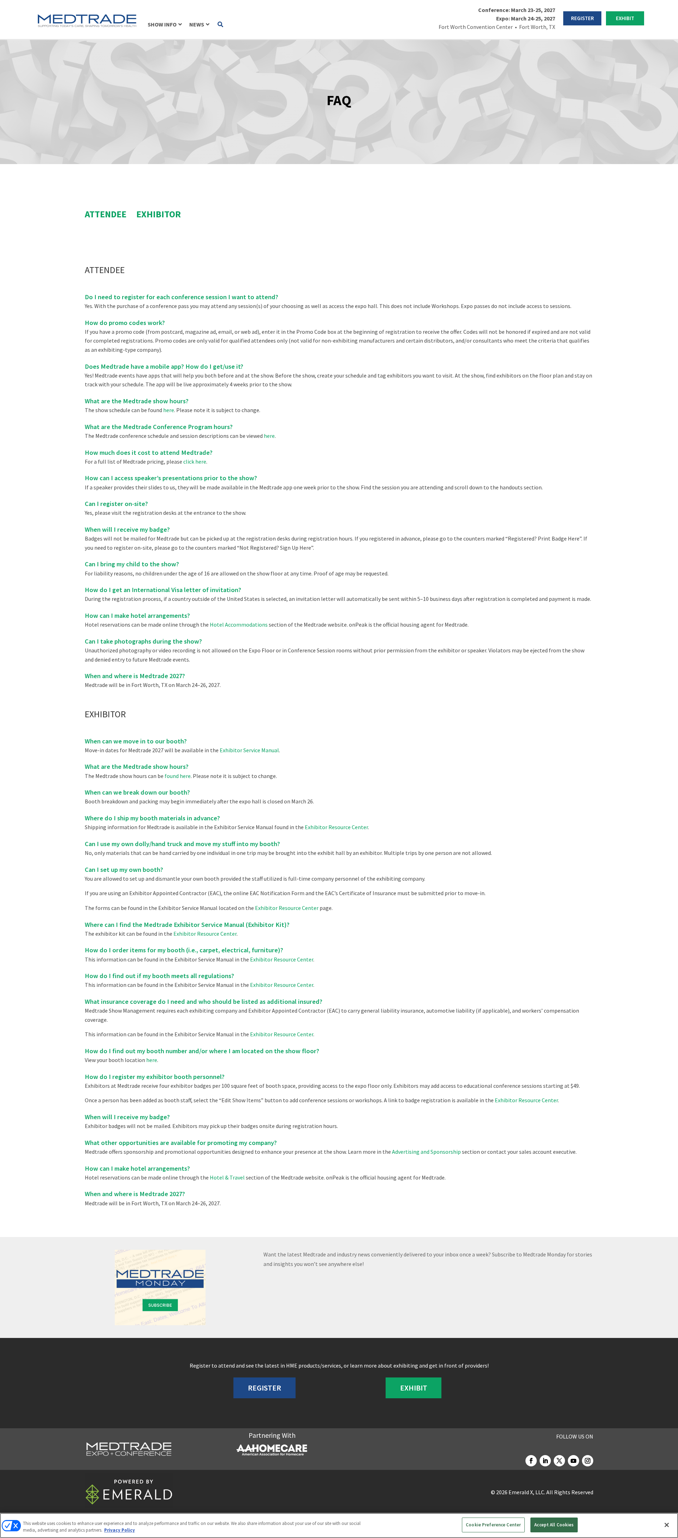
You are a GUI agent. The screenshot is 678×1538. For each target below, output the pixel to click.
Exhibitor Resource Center (336, 827)
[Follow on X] (559, 1460)
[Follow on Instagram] (587, 1460)
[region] (339, 1525)
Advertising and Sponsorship (426, 1151)
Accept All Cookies (553, 1525)
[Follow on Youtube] (573, 1460)
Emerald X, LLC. (527, 1492)
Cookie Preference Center (493, 1525)
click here (194, 461)
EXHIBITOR (158, 214)
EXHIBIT (625, 18)
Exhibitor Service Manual (249, 750)
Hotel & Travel (227, 1177)
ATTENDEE (105, 214)
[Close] (666, 1525)
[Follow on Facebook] (531, 1460)
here (168, 410)
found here (178, 775)
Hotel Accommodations (239, 624)
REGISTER (582, 18)
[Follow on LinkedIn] (545, 1460)
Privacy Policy (119, 1530)
